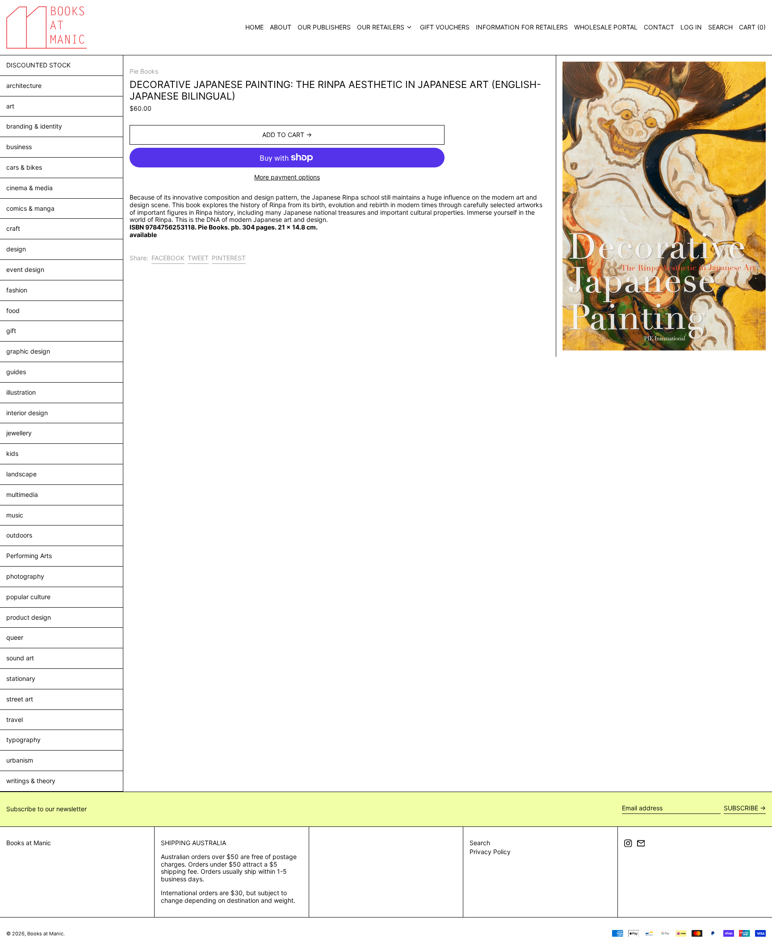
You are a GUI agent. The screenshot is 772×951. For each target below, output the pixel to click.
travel (14, 719)
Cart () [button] (752, 27)
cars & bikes (24, 167)
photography (25, 576)
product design (28, 617)
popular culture (28, 597)
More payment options (287, 177)
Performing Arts (29, 555)
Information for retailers (522, 27)
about (280, 27)
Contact (659, 27)
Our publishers (324, 27)
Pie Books (144, 71)
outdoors (19, 535)
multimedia (22, 494)
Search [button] (720, 27)
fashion (16, 290)
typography (23, 739)
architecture (24, 85)
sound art (20, 658)
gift (11, 330)
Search (480, 843)
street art (19, 699)
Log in (691, 27)
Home (254, 27)
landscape (21, 474)
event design (25, 269)
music (14, 515)
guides (16, 371)
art (10, 106)
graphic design (28, 351)
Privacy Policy (490, 851)
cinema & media (29, 188)
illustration (21, 392)
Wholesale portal (606, 27)
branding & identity (34, 126)
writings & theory (30, 780)
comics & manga (30, 208)
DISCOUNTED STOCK (38, 65)
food (13, 310)
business (19, 146)
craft (13, 228)
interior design (27, 413)
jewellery (19, 433)
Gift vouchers (445, 27)
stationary (20, 678)
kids (12, 453)
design (16, 249)
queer (14, 637)
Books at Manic (28, 843)
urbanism (19, 760)
